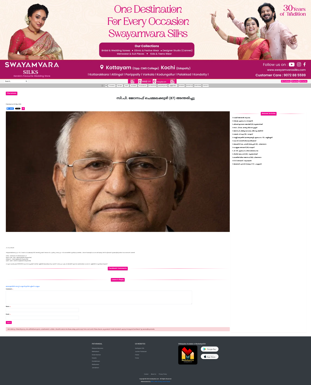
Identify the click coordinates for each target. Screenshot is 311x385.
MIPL (152, 381)
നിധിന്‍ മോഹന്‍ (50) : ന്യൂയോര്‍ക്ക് (245, 154)
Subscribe (197, 85)
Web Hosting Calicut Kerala (162, 381)
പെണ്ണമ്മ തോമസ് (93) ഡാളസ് (243, 147)
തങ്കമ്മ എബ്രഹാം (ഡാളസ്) (243, 121)
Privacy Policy (163, 374)
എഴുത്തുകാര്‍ (162, 85)
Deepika (94, 358)
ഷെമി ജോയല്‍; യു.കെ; (241, 118)
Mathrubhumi (95, 351)
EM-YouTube (303, 81)
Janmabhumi (95, 367)
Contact (146, 374)
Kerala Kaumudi (96, 355)
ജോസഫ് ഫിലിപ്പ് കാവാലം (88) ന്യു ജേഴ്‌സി (248, 131)
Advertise (189, 85)
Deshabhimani (96, 361)
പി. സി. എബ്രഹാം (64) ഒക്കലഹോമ (245, 151)
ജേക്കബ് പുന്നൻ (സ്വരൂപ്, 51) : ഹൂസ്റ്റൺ (247, 164)
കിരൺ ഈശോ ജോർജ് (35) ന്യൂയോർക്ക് (248, 124)
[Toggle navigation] (102, 85)
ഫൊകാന (142, 85)
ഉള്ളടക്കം (173, 85)
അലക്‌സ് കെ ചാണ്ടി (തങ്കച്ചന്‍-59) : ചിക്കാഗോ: (250, 144)
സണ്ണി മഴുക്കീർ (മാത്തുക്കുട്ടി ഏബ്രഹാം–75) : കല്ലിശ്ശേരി (252, 137)
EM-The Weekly (286, 81)
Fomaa (137, 358)
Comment (9, 289)
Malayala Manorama (97, 348)
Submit (9, 322)
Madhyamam (95, 364)
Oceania (112, 85)
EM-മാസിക (295, 81)
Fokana (137, 355)
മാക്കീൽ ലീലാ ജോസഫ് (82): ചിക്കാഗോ (247, 157)
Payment (181, 85)
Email (7, 314)
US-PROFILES (152, 85)
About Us (153, 374)
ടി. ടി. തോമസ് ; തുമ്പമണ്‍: (242, 161)
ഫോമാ (133, 85)
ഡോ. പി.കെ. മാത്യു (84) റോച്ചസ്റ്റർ (245, 128)
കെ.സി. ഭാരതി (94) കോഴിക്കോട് (244, 141)
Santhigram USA (139, 348)
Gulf (126, 85)
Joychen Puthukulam (141, 351)
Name (7, 306)
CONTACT (206, 85)
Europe (120, 85)
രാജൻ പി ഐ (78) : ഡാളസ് (243, 134)
